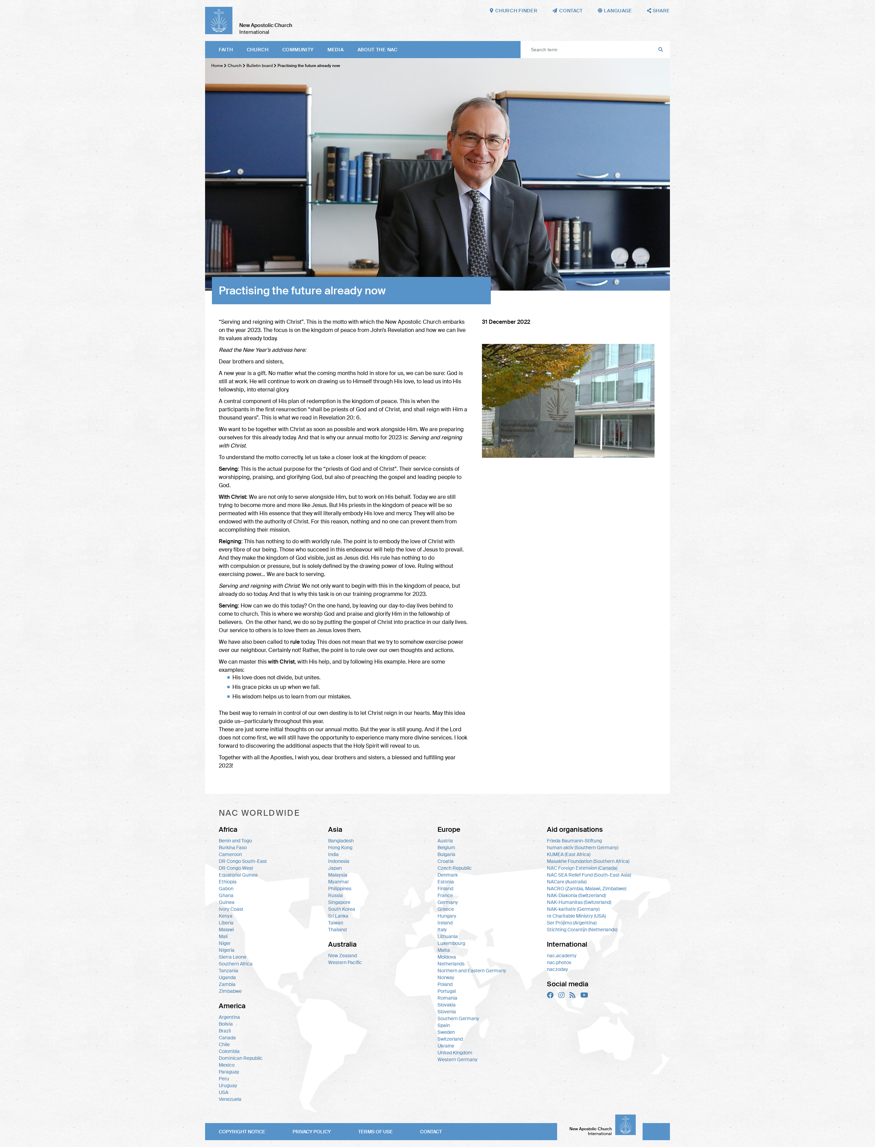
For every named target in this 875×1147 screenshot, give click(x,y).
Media (335, 49)
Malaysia (337, 875)
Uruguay (228, 1085)
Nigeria (226, 950)
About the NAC (378, 49)
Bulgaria (446, 854)
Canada (227, 1038)
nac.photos (559, 962)
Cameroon (230, 854)
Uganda (227, 977)
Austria (445, 841)
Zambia (227, 984)
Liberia (226, 923)
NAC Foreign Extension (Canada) (582, 868)
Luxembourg (451, 943)
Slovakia (447, 1005)
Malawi (226, 929)
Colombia (229, 1051)
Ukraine (446, 1046)
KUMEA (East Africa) (568, 854)
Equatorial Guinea (238, 875)
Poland (445, 984)
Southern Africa (236, 964)
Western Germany (457, 1059)
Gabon (226, 888)
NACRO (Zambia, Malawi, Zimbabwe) (586, 888)
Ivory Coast (231, 909)
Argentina (229, 1017)
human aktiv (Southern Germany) (582, 847)
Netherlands (451, 964)
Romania (447, 998)
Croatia (446, 861)
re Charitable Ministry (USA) (576, 916)
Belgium (446, 847)
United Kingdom (455, 1053)
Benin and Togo (235, 841)
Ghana (226, 895)
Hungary (447, 916)
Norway (446, 977)
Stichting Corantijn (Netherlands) (582, 929)
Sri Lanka (338, 916)
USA (223, 1092)
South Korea (341, 909)
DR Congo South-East (243, 861)
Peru (224, 1079)
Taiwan (335, 923)
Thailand (337, 929)
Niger (225, 943)
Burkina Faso (233, 847)
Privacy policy (312, 1132)
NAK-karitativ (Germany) (573, 909)
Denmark (448, 875)
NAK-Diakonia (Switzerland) (576, 895)
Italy (442, 929)
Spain (444, 1025)
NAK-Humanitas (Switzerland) (579, 902)
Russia (335, 895)
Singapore (339, 902)
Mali (223, 936)
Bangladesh (341, 841)
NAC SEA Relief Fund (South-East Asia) (589, 875)
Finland (445, 888)
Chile (224, 1044)
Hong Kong (340, 847)
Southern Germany (458, 1018)
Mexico (226, 1065)
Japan (335, 868)
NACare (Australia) (567, 882)
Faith (226, 49)
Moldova (447, 957)
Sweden (446, 1032)
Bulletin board (259, 65)
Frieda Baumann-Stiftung (574, 841)
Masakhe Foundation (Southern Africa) (588, 861)
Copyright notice (242, 1132)
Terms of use (375, 1132)
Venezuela (230, 1099)
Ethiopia (228, 882)
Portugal (447, 991)
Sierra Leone (232, 957)
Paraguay (229, 1072)
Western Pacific (345, 962)
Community (298, 49)
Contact (431, 1132)
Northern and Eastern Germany (472, 971)
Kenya (225, 916)
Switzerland (450, 1039)
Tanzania (228, 971)
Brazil (225, 1031)
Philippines (339, 888)
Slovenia (447, 1012)
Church (258, 49)
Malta (444, 950)
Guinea (226, 902)
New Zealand (342, 955)
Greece (446, 909)
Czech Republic (455, 868)
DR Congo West (236, 868)
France (445, 895)
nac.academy (562, 955)
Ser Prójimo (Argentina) (571, 923)
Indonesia (338, 861)
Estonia (446, 882)
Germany (448, 902)
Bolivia (226, 1024)
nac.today (557, 969)
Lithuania (448, 936)
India (333, 854)
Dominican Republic (240, 1058)
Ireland (445, 923)
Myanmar (338, 882)
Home (217, 65)
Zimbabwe (230, 991)
